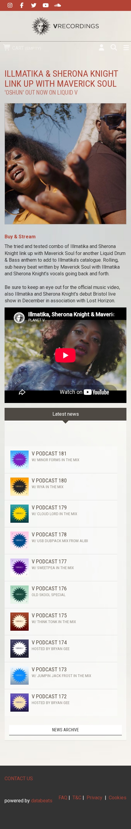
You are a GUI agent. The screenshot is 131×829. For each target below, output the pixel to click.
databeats (41, 801)
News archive (65, 729)
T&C (77, 797)
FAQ (62, 797)
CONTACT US (19, 778)
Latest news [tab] (65, 414)
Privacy (94, 797)
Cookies (117, 797)
